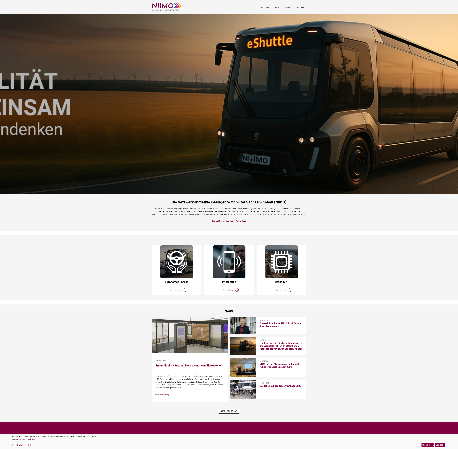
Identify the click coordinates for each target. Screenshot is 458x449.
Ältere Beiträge (229, 411)
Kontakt (300, 7)
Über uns (265, 7)
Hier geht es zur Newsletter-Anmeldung (229, 221)
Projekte (277, 7)
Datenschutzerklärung (25, 439)
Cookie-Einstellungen (21, 445)
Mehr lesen (159, 394)
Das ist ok (440, 445)
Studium (288, 7)
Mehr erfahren (176, 290)
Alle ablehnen (428, 445)
